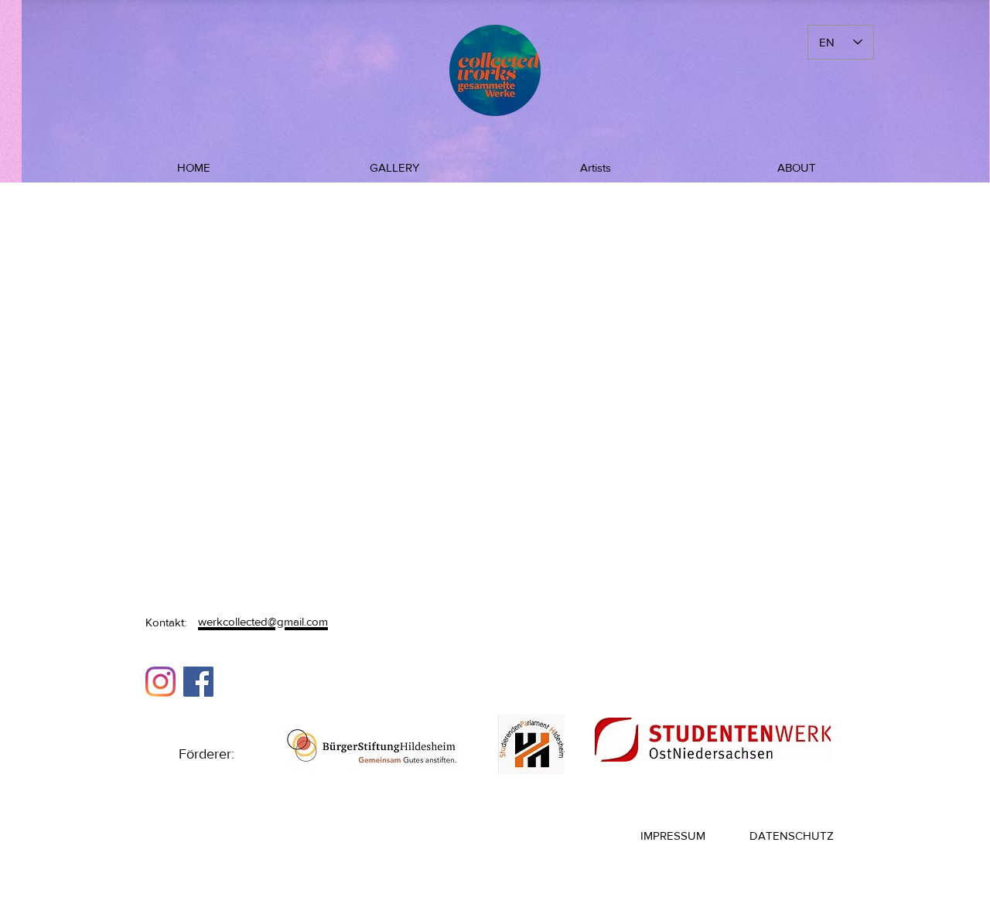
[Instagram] (160, 682)
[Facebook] (198, 682)
